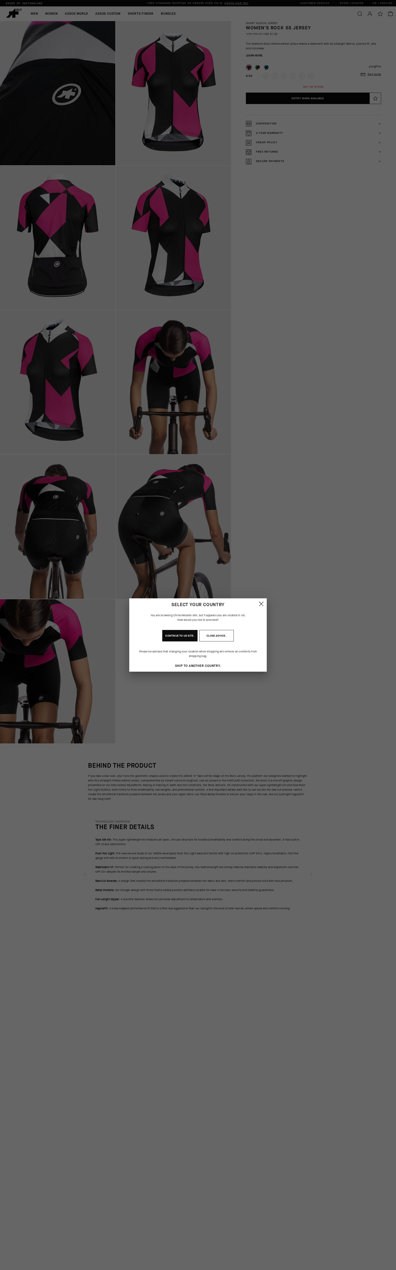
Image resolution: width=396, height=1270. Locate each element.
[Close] (261, 604)
